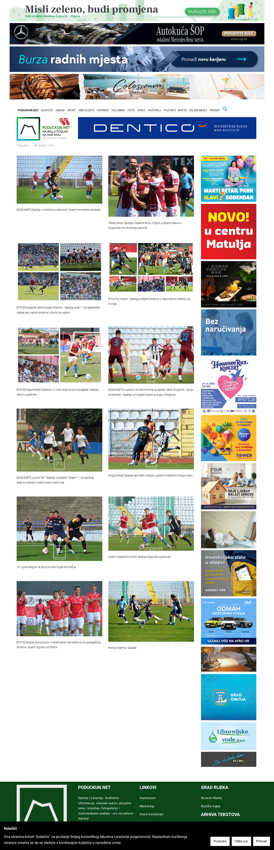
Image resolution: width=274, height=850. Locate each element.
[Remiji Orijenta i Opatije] (151, 611)
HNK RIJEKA (86, 110)
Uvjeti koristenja (151, 814)
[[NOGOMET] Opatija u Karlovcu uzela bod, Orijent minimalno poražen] (59, 180)
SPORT (71, 110)
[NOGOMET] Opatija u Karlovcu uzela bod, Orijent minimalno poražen (59, 209)
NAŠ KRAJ (154, 110)
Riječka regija (210, 806)
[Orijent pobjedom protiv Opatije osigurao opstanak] (151, 524)
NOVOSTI (47, 110)
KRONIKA (103, 110)
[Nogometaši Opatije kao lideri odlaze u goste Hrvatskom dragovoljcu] (151, 439)
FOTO (131, 110)
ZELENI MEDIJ (198, 110)
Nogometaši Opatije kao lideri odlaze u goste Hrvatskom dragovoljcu (150, 475)
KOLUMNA (118, 110)
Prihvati (261, 841)
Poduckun (23, 145)
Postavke (220, 841)
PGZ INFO (170, 110)
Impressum (148, 798)
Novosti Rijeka (211, 798)
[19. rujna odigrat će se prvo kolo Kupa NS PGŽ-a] (59, 529)
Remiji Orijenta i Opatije (122, 648)
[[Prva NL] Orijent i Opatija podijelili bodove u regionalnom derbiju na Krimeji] (151, 267)
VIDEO (141, 110)
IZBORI (60, 110)
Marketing (147, 806)
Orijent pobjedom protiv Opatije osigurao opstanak (139, 557)
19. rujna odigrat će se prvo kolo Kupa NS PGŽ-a (46, 567)
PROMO (215, 110)
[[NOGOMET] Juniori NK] (59, 440)
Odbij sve (241, 841)
